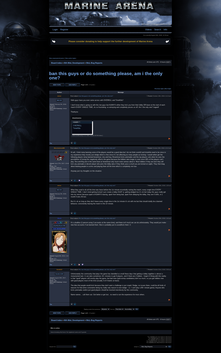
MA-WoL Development (74, 63)
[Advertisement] (110, 51)
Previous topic (159, 88)
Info (165, 29)
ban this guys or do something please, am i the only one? (105, 75)
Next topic (168, 88)
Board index (56, 63)
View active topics (70, 58)
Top (51, 143)
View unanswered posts (56, 58)
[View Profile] (75, 143)
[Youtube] (79, 264)
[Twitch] (79, 180)
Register (64, 29)
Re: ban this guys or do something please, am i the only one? (97, 148)
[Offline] (71, 143)
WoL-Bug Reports (94, 63)
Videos (148, 29)
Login (55, 29)
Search (157, 29)
